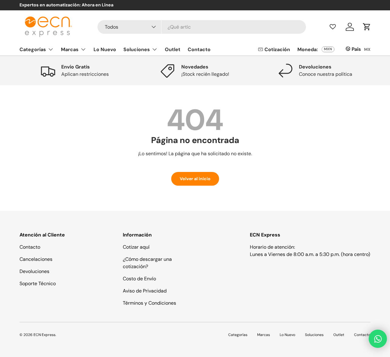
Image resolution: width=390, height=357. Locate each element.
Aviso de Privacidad (145, 291)
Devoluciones (34, 271)
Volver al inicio (195, 178)
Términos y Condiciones (149, 303)
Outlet (172, 49)
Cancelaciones (36, 259)
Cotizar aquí (136, 247)
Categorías (33, 49)
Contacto (199, 49)
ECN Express (44, 334)
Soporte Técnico (38, 283)
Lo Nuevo (105, 49)
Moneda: (307, 49)
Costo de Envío (139, 278)
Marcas (70, 49)
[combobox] (202, 27)
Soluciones (136, 49)
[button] (367, 26)
